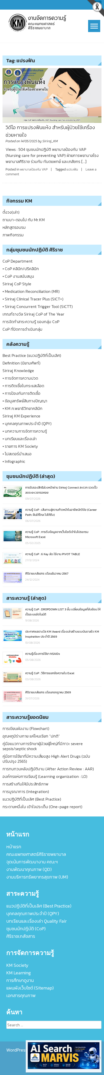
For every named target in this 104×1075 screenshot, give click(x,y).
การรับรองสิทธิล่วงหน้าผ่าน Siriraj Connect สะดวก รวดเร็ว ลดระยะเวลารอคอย (61, 490)
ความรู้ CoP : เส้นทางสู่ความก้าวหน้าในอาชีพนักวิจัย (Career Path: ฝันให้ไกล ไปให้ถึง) (61, 512)
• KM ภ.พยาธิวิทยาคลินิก (22, 408)
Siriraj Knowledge (18, 370)
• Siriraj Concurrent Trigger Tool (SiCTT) (38, 306)
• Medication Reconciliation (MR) (31, 291)
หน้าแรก (13, 846)
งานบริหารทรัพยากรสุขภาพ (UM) (37, 876)
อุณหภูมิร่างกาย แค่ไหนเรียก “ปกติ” (31, 736)
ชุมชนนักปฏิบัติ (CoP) (26, 928)
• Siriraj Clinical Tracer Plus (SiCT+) (33, 299)
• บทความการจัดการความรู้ (25, 431)
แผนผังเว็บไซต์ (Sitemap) (30, 987)
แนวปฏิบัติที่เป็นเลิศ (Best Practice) (32, 799)
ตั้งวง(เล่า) (11, 212)
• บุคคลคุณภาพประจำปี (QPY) (27, 423)
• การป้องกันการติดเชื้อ (21, 393)
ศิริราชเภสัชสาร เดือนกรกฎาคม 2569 (48, 692)
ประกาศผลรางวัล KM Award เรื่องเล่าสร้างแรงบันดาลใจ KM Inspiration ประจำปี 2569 (62, 634)
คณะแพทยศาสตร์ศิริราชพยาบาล (36, 854)
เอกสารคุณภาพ (21, 995)
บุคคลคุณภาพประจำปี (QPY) (32, 913)
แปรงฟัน (72, 169)
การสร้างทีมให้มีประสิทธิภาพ (25, 784)
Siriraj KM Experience (21, 416)
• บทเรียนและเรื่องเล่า (20, 439)
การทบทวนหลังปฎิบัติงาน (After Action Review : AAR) (48, 769)
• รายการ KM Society (20, 446)
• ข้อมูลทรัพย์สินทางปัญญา (25, 401)
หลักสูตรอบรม (14, 227)
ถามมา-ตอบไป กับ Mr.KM (24, 220)
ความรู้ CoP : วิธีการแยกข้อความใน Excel (49, 673)
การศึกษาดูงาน (20, 980)
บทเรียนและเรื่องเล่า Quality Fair (36, 921)
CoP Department (18, 261)
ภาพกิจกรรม (13, 235)
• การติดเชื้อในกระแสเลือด (23, 386)
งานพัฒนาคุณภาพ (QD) (29, 869)
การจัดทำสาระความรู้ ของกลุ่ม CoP (31, 322)
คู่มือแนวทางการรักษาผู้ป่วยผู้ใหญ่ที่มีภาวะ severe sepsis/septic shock (43, 746)
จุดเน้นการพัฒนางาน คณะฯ (32, 861)
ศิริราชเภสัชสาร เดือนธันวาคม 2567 (46, 573)
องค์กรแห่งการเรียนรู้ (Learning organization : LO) (45, 776)
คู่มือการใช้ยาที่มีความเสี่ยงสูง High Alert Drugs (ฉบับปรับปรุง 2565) (46, 758)
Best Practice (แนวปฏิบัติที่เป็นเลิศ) (32, 355)
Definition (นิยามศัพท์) (21, 363)
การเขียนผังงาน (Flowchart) (26, 728)
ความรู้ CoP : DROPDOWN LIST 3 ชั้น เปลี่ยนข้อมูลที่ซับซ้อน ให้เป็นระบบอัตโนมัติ (62, 612)
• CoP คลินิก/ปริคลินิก (21, 269)
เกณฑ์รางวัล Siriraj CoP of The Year (33, 314)
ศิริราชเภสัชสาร (20, 936)
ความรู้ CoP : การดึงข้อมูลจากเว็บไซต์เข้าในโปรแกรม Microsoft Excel (56, 534)
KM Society (17, 965)
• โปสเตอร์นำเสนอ (17, 454)
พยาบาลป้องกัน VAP (34, 169)
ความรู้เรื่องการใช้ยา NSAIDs (42, 654)
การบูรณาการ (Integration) (26, 791)
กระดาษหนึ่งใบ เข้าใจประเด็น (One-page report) (42, 807)
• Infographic (14, 461)
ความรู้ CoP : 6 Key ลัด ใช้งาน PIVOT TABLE (52, 554)
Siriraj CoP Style (17, 284)
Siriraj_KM (50, 141)
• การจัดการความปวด (20, 378)
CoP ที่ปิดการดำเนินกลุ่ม (22, 329)
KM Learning (18, 972)
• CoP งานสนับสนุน (18, 276)
